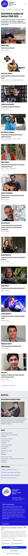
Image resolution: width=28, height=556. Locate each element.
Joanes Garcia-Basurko (7, 104)
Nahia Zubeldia (5, 162)
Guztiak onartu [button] (14, 547)
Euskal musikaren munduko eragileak (10, 399)
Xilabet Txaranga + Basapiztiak (9, 434)
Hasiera (2, 9)
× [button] (26, 527)
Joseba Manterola (6, 314)
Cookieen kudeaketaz (11, 538)
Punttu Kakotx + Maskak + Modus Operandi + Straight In (13, 459)
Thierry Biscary (5, 223)
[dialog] (14, 541)
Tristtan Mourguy (5, 440)
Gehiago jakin (5, 518)
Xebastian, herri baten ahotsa (8, 477)
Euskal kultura (9, 9)
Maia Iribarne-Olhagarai (7, 132)
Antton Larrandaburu (7, 193)
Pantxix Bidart (5, 45)
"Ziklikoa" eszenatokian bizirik (9, 469)
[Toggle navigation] (25, 4)
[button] (14, 553)
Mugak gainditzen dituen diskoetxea (10, 475)
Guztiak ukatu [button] (14, 550)
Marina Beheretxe (6, 255)
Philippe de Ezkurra (6, 344)
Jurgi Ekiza (4, 372)
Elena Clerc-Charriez (6, 73)
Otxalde (3, 452)
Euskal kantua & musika (19, 9)
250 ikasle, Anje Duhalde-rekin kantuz (10, 472)
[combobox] (24, 527)
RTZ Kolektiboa (5, 446)
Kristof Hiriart (5, 286)
